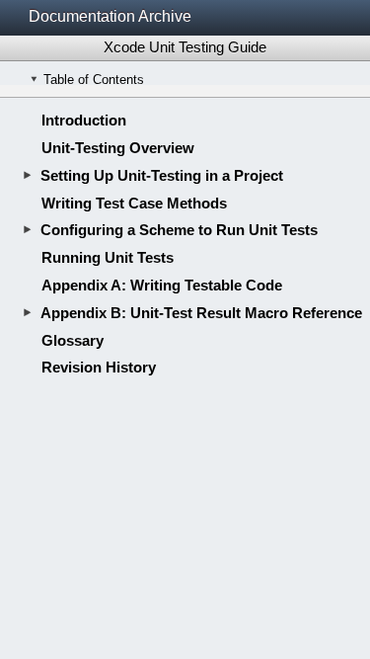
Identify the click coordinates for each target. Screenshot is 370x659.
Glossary (72, 340)
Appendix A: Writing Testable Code (161, 285)
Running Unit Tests (107, 257)
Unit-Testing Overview (117, 147)
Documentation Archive (110, 16)
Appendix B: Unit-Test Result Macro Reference (201, 312)
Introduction (83, 120)
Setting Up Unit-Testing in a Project (161, 175)
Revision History (98, 367)
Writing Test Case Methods (134, 203)
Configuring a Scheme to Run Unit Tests (179, 229)
